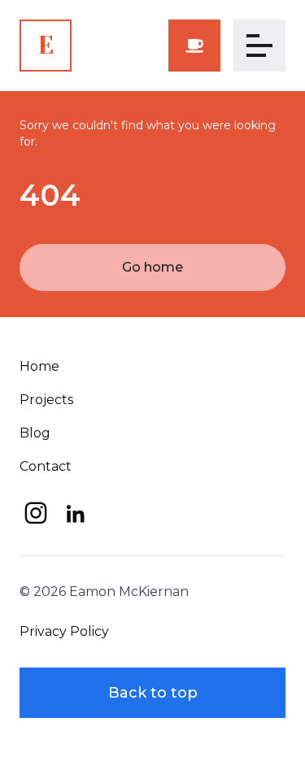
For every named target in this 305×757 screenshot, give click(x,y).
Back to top (153, 693)
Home (39, 366)
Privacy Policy (64, 631)
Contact (46, 466)
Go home (152, 267)
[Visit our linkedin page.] (75, 513)
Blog (35, 433)
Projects (46, 399)
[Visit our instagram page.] (36, 512)
